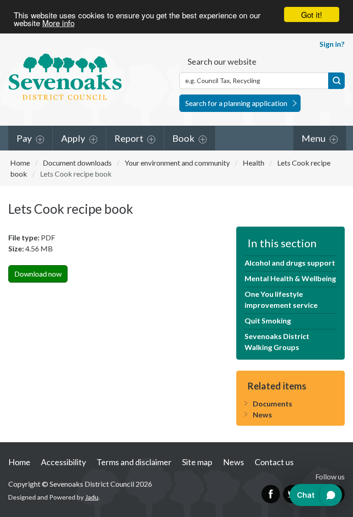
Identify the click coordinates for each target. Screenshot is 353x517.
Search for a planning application (236, 103)
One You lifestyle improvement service (281, 299)
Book (183, 138)
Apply (73, 138)
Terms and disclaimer (134, 462)
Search (336, 80)
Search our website (222, 61)
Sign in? (332, 43)
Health (253, 162)
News (262, 414)
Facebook (271, 494)
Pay (24, 138)
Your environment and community (177, 162)
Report (128, 138)
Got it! (311, 14)
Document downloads (77, 162)
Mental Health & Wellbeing (290, 278)
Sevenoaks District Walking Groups (277, 341)
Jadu (91, 497)
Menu (313, 138)
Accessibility (63, 462)
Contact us (274, 462)
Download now (38, 273)
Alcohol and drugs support (290, 262)
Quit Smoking (268, 320)
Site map (197, 462)
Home (20, 162)
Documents (272, 403)
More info (58, 22)
